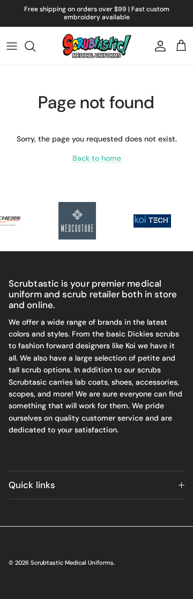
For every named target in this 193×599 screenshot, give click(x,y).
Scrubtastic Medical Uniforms (72, 562)
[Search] (35, 46)
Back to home (96, 158)
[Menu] (12, 46)
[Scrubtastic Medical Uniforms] (97, 45)
